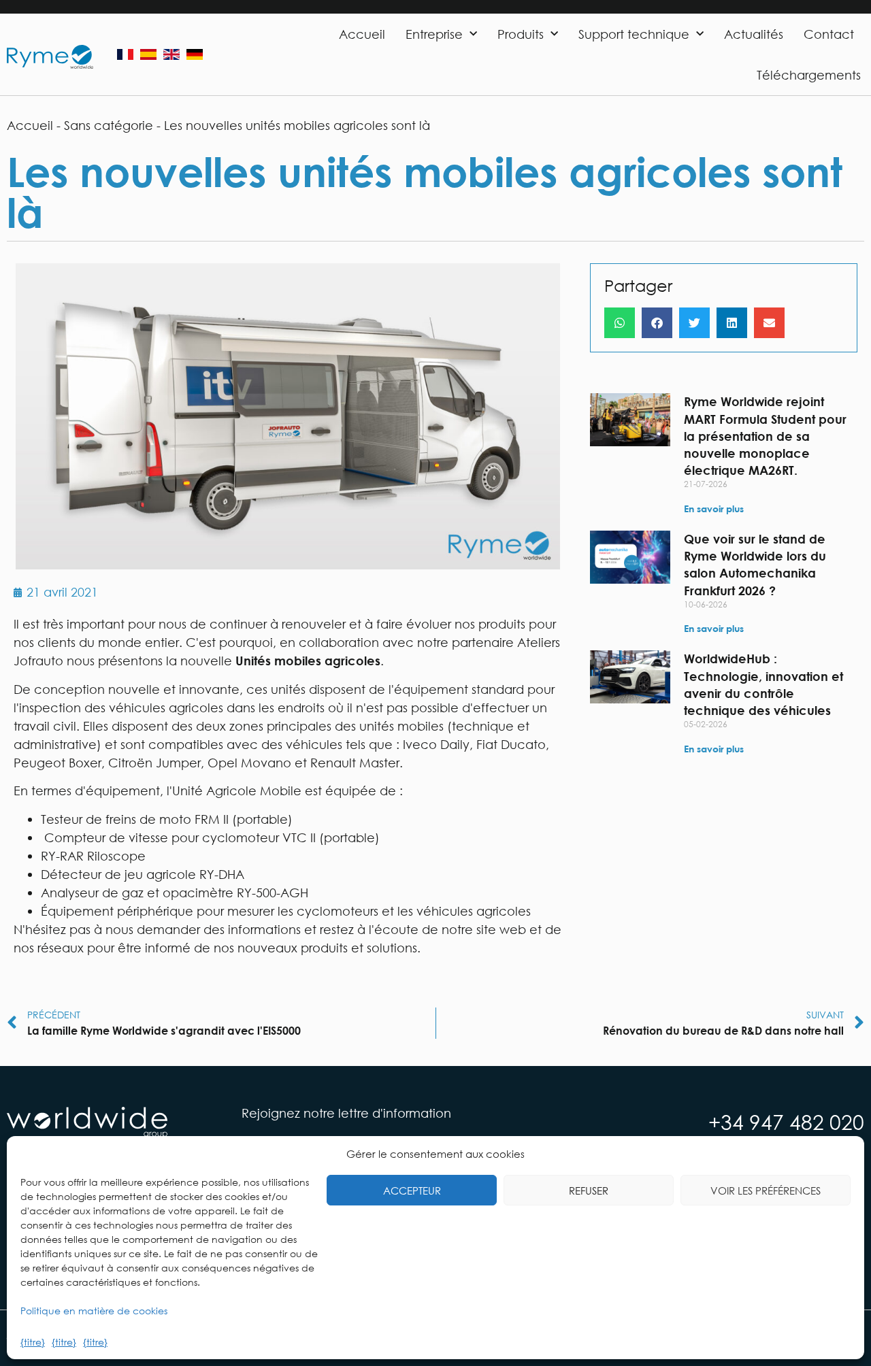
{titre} (32, 1342)
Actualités (753, 34)
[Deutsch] (194, 54)
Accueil (362, 34)
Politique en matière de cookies (93, 1310)
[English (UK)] (171, 54)
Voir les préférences (765, 1190)
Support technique (633, 34)
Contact (829, 34)
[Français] (125, 54)
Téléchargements (809, 74)
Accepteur (412, 1190)
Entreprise (434, 34)
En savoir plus (714, 508)
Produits (520, 34)
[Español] (148, 54)
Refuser (588, 1190)
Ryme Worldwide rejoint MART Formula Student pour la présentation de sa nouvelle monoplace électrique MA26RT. (765, 436)
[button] (619, 322)
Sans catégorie (108, 125)
